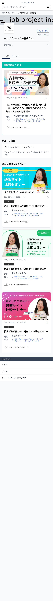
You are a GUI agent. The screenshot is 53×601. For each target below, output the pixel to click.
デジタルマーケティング (24, 121)
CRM (17, 119)
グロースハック (25, 119)
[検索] (48, 6)
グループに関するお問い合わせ (14, 377)
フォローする (43, 31)
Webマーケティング (37, 119)
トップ (4, 364)
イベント (5, 371)
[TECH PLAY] (27, 2)
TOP (3, 13)
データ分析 (36, 121)
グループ (11, 13)
